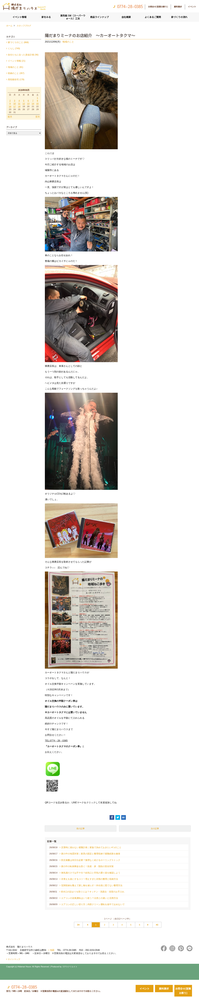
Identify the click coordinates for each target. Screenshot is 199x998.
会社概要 (126, 17)
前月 (10, 116)
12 (24, 103)
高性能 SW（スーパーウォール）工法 (72, 17)
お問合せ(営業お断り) (158, 6)
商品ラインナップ (99, 17)
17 (14, 106)
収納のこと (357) (16, 73)
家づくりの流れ (179, 17)
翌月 (37, 116)
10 (14, 103)
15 (37, 103)
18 (19, 106)
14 (33, 103)
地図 (52, 950)
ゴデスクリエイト (69, 967)
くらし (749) (14, 48)
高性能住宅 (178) (16, 79)
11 (19, 103)
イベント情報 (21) (16, 61)
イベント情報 (20, 17)
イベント (192, 6)
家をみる (46, 17)
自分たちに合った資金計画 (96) (23, 54)
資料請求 (178, 6)
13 (28, 103)
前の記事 (80, 828)
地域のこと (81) (15, 67)
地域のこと (68, 41)
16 (10, 106)
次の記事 (155, 828)
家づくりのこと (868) (18, 42)
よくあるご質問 (153, 17)
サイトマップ (14, 959)
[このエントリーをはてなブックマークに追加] (123, 817)
